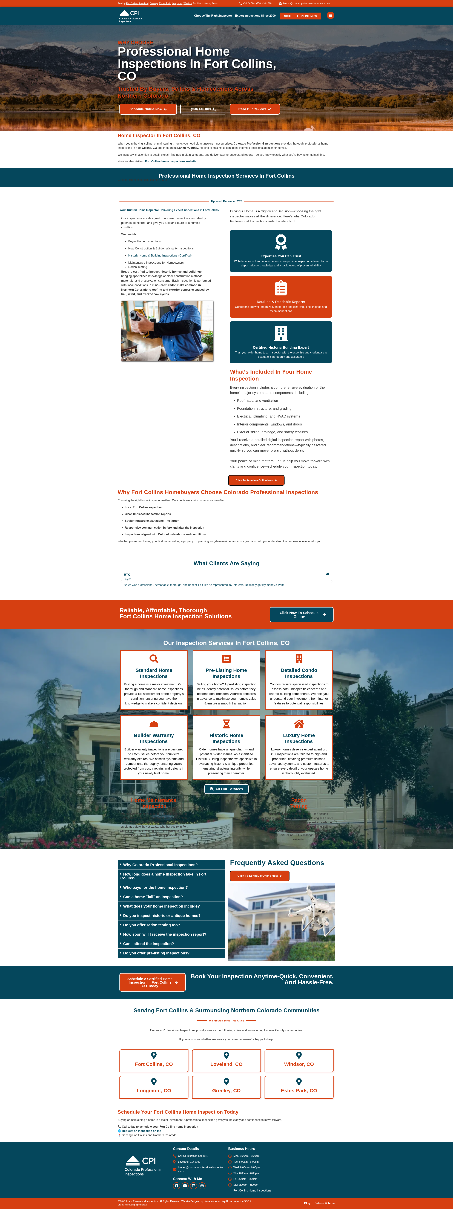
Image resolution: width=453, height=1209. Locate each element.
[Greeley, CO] (226, 1081)
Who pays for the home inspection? (155, 887)
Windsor (188, 3)
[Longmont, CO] (153, 1081)
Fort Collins (132, 3)
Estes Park (165, 3)
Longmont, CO (154, 1090)
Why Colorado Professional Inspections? (160, 865)
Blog (307, 1203)
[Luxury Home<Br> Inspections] (299, 723)
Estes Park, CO (299, 1090)
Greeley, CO (226, 1090)
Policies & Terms (325, 1203)
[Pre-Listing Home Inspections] (226, 658)
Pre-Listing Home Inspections (226, 673)
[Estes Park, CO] (299, 1081)
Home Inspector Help (214, 1201)
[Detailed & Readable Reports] (281, 287)
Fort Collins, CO (154, 1064)
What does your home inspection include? (161, 906)
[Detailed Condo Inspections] (299, 658)
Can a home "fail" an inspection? (153, 897)
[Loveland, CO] (226, 1055)
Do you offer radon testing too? (151, 925)
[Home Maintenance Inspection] (154, 788)
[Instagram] (202, 1185)
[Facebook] (176, 1185)
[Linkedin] (193, 1185)
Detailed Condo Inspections (299, 673)
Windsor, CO (299, 1064)
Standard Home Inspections (154, 673)
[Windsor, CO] (299, 1055)
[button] (121, 581)
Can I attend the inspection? (148, 944)
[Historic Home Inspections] (226, 723)
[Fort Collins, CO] (153, 1055)
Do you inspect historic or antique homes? (161, 915)
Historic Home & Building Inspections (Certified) (160, 255)
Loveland (143, 3)
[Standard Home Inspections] (154, 658)
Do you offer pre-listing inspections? (156, 953)
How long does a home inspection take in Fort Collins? (163, 876)
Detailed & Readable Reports (281, 302)
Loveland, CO (226, 1064)
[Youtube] (185, 1185)
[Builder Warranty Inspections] (154, 723)
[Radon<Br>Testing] (299, 788)
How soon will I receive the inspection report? (164, 934)
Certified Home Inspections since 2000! (142, 179)
